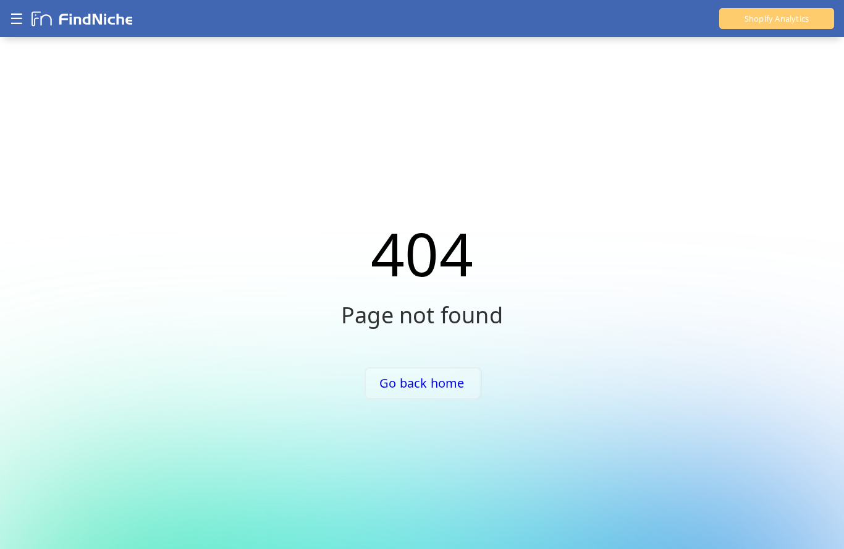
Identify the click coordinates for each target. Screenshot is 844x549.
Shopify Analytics (777, 18)
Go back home (421, 383)
